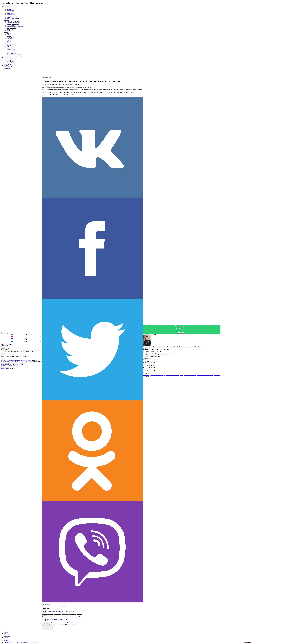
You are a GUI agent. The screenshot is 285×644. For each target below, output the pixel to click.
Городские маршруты (12, 25)
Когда (165, 375)
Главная (6, 6)
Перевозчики (217, 375)
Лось (147, 375)
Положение (156, 375)
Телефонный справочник (13, 18)
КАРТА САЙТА (8, 66)
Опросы (9, 41)
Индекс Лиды (10, 29)
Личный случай (5, 368)
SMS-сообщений (192, 375)
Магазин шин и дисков (6, 365)
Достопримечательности (13, 16)
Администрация (11, 14)
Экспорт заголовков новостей (14, 54)
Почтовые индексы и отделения (15, 26)
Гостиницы (9, 17)
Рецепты (9, 36)
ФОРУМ (6, 65)
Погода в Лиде (10, 30)
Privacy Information (35, 642)
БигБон (169, 375)
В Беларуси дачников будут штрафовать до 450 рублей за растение (58, 611)
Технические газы (5, 367)
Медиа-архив (7, 636)
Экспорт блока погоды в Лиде (14, 56)
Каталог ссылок (11, 48)
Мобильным (200, 375)
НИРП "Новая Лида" (9, 642)
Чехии (144, 375)
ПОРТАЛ (6, 32)
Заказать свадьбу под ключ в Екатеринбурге (12, 363)
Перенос (161, 375)
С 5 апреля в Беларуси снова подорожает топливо (54, 619)
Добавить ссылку (11, 49)
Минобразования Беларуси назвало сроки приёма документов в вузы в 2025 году (62, 616)
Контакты (6, 640)
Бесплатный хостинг (12, 53)
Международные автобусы (13, 21)
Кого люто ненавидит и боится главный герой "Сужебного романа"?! (18, 361)
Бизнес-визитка (10, 50)
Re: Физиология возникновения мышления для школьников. (16, 360)
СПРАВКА (6, 20)
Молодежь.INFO (11, 37)
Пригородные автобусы (13, 24)
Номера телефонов (11, 28)
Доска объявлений (11, 44)
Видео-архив (10, 40)
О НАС (5, 57)
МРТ (212, 375)
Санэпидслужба (184, 375)
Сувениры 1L (10, 60)
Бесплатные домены (12, 52)
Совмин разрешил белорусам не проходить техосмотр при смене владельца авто (62, 614)
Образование (10, 13)
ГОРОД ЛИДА (7, 8)
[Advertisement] (92, 73)
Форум (8, 34)
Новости (9, 33)
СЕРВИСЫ (6, 46)
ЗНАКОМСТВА (8, 64)
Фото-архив (10, 38)
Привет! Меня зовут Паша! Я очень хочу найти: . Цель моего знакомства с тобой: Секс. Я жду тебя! (173, 346)
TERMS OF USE (25, 642)
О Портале (9, 58)
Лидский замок (10, 10)
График (173, 375)
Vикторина (9, 45)
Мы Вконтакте (10, 61)
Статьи (8, 42)
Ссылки (6, 638)
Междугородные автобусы (13, 22)
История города (11, 9)
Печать (70, 94)
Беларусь (47, 604)
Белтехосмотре (207, 375)
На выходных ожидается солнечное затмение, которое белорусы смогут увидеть (62, 622)
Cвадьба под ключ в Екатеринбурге (10, 364)
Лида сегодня (10, 12)
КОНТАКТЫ (7, 68)
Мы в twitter (10, 62)
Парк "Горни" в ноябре (6, 344)
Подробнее (180, 332)
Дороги (151, 375)
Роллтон (177, 375)
